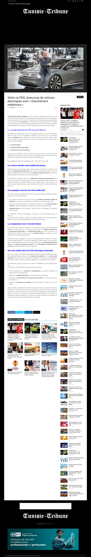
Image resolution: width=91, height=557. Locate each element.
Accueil (9, 45)
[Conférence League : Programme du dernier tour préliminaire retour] (64, 238)
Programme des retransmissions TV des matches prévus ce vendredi (75, 203)
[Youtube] (82, 1)
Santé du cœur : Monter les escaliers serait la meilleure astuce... (75, 374)
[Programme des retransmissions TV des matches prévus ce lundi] (64, 452)
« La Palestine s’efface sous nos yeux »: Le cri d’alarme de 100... (75, 367)
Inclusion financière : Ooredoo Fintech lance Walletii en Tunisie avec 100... (76, 148)
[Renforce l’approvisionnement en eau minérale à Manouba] (64, 210)
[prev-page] (8, 379)
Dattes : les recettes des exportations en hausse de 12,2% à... (75, 345)
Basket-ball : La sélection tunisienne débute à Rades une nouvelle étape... (76, 280)
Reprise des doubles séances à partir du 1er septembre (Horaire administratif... (76, 182)
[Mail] (78, 1)
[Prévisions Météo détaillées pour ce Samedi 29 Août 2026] (32, 347)
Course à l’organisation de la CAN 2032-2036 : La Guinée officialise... (75, 473)
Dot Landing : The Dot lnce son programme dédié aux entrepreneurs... (76, 308)
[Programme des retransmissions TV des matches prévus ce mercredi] (64, 331)
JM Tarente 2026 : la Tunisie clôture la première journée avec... (75, 424)
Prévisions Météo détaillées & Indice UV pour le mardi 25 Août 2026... (76, 396)
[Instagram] (73, 1)
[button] (68, 0)
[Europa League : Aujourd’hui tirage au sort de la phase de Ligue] (15, 365)
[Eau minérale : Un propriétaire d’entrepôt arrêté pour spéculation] (64, 294)
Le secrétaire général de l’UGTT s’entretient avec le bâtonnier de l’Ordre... (75, 259)
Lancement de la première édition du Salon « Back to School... (75, 445)
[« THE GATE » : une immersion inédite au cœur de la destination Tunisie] (64, 410)
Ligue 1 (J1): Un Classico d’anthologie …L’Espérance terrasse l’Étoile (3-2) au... (75, 431)
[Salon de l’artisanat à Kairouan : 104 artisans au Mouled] (64, 417)
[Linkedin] (75, 1)
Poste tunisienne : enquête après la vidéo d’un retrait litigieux (75, 403)
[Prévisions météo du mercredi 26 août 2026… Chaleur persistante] (64, 360)
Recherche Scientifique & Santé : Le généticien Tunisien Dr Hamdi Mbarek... (76, 189)
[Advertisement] (32, 112)
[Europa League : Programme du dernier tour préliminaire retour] (64, 252)
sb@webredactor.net (49, 523)
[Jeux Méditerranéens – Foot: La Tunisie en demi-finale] (64, 301)
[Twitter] (80, 1)
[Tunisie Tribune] (45, 11)
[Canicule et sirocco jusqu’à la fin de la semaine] (64, 438)
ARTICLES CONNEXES (16, 319)
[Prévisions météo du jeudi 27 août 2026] (64, 287)
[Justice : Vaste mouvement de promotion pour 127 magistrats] (64, 232)
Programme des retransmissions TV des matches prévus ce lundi (74, 452)
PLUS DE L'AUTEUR (31, 319)
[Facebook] (71, 1)
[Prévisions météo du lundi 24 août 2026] (64, 466)
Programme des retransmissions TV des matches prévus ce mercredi (75, 331)
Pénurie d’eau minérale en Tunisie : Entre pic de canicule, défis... (76, 217)
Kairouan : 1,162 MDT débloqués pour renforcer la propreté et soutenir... (75, 353)
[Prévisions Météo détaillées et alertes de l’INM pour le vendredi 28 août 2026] (64, 224)
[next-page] (11, 379)
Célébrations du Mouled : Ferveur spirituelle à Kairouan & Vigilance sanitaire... (76, 494)
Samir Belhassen (12, 107)
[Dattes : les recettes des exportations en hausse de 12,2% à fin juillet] (64, 345)
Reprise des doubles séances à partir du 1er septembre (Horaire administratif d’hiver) (31, 374)
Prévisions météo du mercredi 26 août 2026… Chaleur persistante (76, 360)
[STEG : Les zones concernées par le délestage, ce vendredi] (49, 347)
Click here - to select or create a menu (19, 3)
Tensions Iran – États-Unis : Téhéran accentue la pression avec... (76, 389)
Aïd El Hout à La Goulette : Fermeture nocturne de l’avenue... (75, 324)
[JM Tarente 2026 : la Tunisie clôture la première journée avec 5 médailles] (64, 424)
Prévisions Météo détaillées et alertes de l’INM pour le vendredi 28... (76, 225)
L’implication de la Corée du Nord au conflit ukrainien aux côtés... (75, 381)
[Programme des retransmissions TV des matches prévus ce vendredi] (64, 203)
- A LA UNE (14, 45)
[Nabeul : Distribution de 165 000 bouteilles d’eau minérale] (64, 459)
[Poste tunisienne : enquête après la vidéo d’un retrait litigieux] (64, 403)
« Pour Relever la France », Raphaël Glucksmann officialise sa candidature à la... (76, 338)
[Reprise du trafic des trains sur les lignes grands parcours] (64, 196)
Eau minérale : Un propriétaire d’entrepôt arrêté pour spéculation (75, 294)
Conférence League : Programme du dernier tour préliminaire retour (75, 239)
